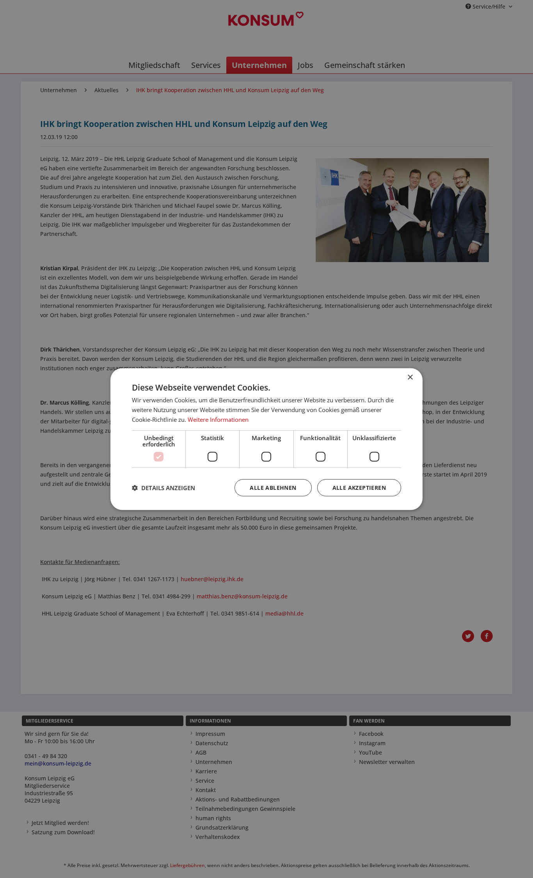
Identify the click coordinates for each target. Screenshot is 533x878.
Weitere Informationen (218, 419)
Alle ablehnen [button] (273, 487)
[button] (163, 487)
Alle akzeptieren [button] (359, 487)
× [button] (410, 377)
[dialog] (266, 439)
